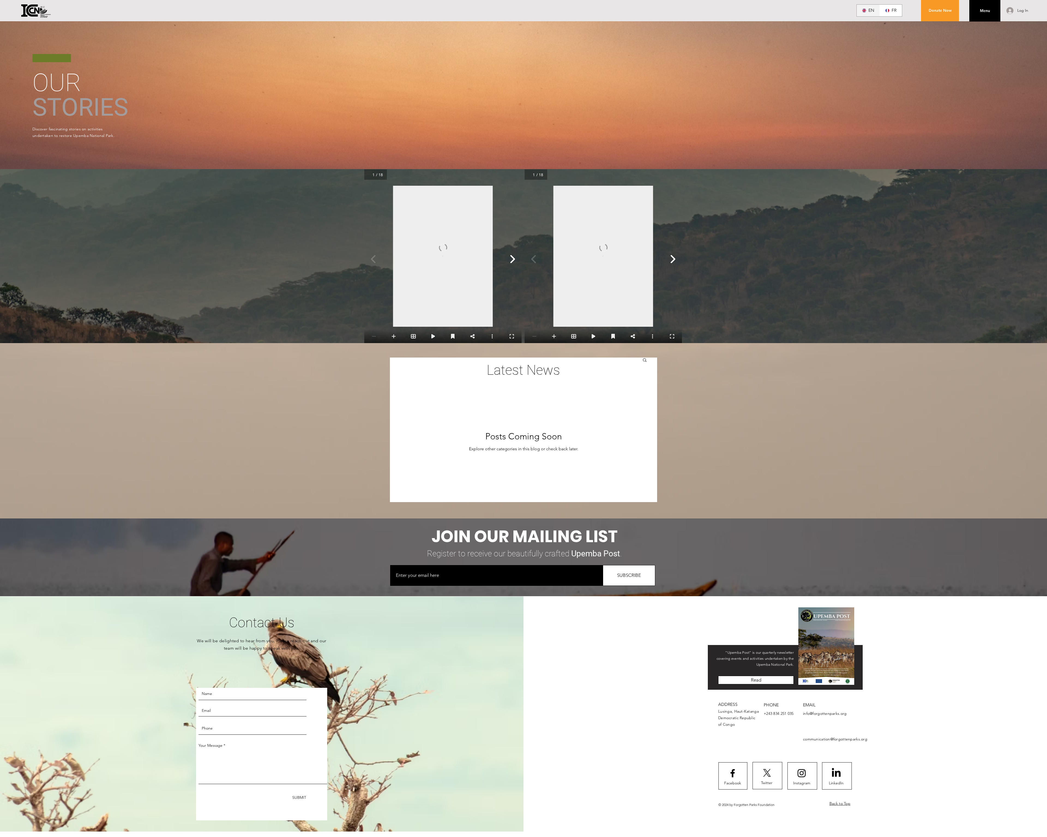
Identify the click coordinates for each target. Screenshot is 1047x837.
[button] (940, 10)
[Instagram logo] (801, 773)
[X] (767, 772)
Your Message (210, 745)
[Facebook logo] (732, 773)
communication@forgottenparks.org (835, 739)
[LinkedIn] (836, 773)
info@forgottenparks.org (825, 713)
